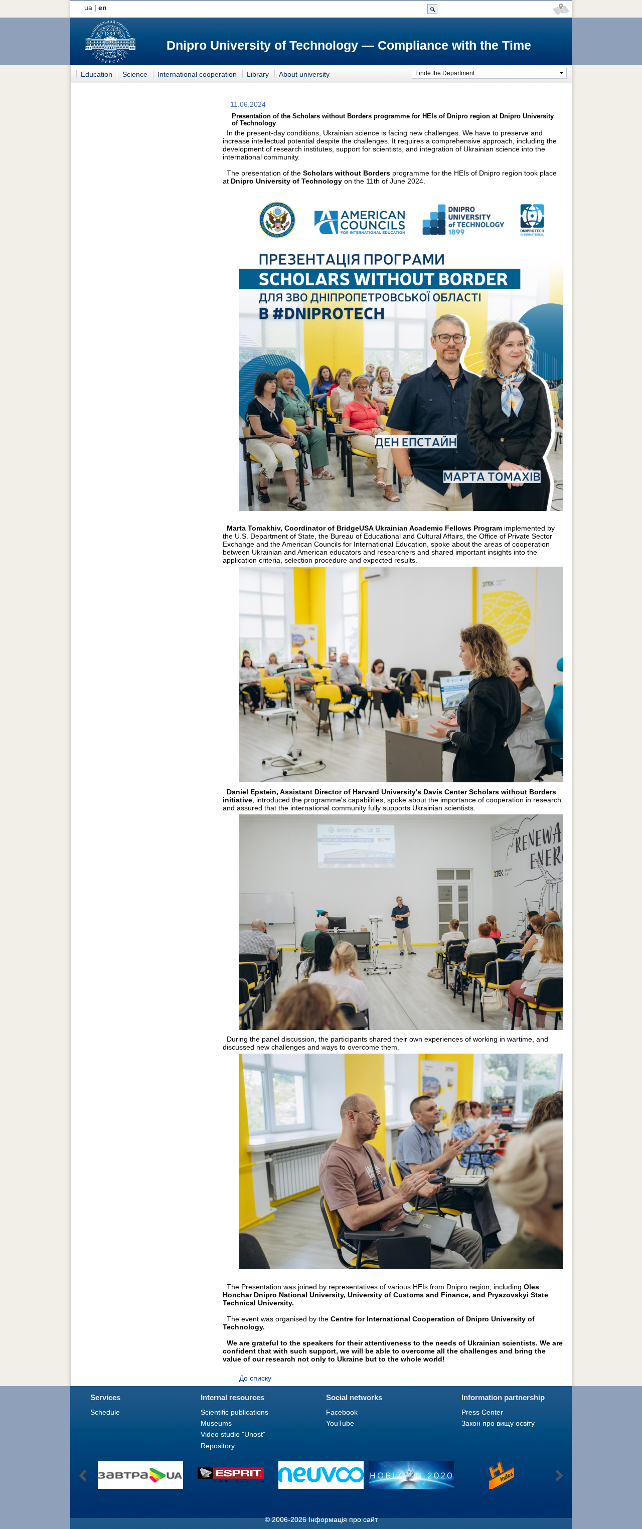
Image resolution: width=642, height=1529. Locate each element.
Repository (218, 1446)
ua (88, 8)
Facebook (342, 1412)
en (102, 8)
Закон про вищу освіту (498, 1423)
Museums (216, 1423)
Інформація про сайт (343, 1519)
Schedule (105, 1412)
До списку (255, 1378)
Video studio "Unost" (233, 1434)
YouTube (340, 1423)
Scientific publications (234, 1412)
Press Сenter (482, 1412)
